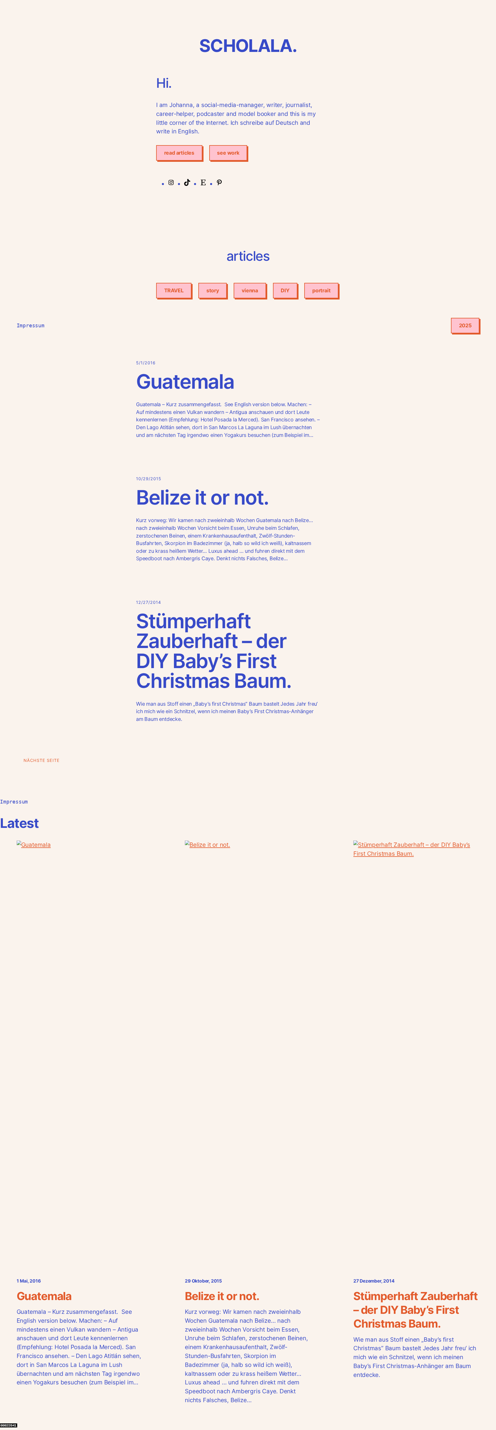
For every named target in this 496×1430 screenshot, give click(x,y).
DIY (285, 290)
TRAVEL (174, 290)
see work (228, 153)
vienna (250, 290)
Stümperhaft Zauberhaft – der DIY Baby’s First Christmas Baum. (213, 651)
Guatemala (185, 382)
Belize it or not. (202, 497)
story (212, 290)
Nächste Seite (42, 760)
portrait (321, 290)
